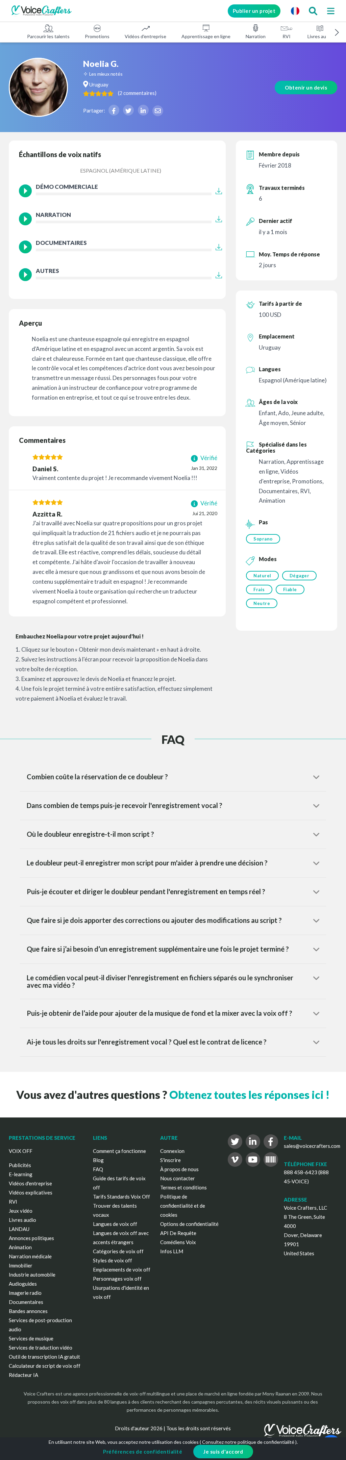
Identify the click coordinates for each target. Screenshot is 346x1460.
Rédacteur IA (23, 1375)
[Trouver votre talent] (312, 11)
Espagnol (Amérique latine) (120, 170)
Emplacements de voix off (121, 1269)
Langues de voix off (115, 1224)
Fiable (290, 589)
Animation (20, 1247)
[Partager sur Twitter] (128, 110)
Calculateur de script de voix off (44, 1366)
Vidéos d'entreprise (145, 36)
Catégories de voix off (118, 1251)
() (137, 93)
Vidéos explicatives (30, 1192)
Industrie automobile (32, 1275)
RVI (286, 36)
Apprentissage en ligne (205, 36)
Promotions (97, 36)
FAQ (98, 1169)
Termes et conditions (183, 1187)
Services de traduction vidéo (40, 1347)
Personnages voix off (117, 1279)
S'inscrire (170, 1160)
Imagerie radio (25, 1293)
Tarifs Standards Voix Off (121, 1196)
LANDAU (19, 1229)
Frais (259, 589)
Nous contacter (177, 1178)
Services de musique (31, 1338)
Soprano (263, 539)
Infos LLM (171, 1251)
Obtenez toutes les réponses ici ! (249, 1094)
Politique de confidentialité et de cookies (182, 1205)
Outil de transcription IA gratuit (44, 1357)
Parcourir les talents (48, 36)
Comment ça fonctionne (119, 1151)
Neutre (261, 603)
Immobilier (20, 1265)
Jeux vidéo (20, 1211)
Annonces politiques (31, 1238)
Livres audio (319, 36)
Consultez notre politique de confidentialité (248, 1442)
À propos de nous (179, 1169)
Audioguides (23, 1284)
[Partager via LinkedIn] (143, 110)
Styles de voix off (112, 1260)
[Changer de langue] (295, 11)
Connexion (172, 1151)
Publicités (20, 1165)
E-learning (20, 1174)
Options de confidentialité (189, 1224)
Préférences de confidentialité (142, 1452)
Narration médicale (30, 1256)
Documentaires (26, 1302)
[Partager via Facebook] (113, 110)
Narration (256, 36)
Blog (98, 1160)
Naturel (262, 575)
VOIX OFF (20, 1151)
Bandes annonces (28, 1311)
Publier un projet (254, 11)
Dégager (300, 575)
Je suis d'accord (223, 1452)
